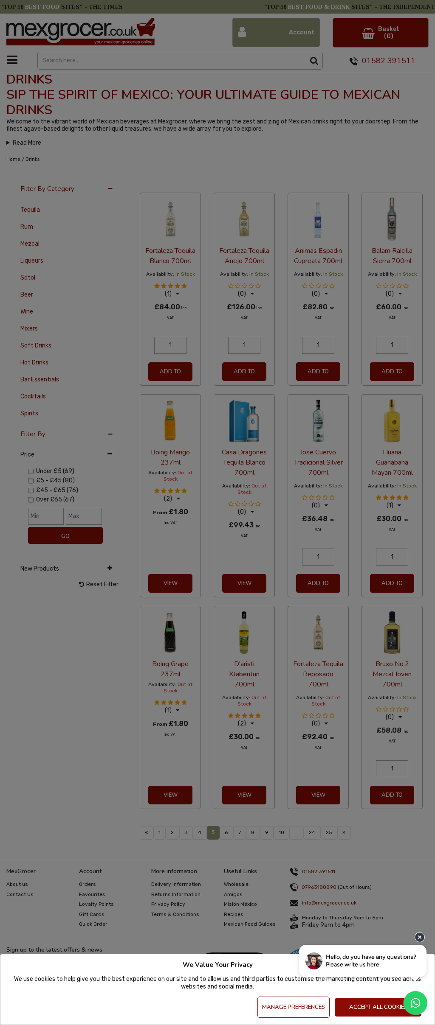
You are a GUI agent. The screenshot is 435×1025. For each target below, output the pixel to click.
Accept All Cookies (378, 1007)
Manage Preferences (293, 1007)
